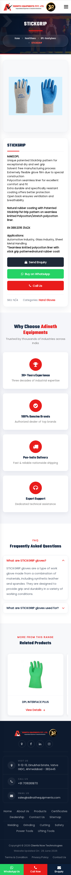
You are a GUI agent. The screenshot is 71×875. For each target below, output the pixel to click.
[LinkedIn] (40, 743)
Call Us (37, 286)
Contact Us (37, 817)
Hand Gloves (30, 38)
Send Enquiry (38, 262)
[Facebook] (31, 743)
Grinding (29, 825)
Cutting (45, 825)
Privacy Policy (40, 857)
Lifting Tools (46, 831)
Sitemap (55, 817)
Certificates (59, 811)
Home (17, 38)
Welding (12, 825)
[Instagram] (49, 743)
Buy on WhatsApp (37, 274)
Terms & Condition (16, 857)
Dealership (17, 817)
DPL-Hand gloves (48, 38)
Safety (59, 825)
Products (40, 811)
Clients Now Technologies (46, 845)
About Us (23, 811)
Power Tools (24, 831)
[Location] (22, 743)
